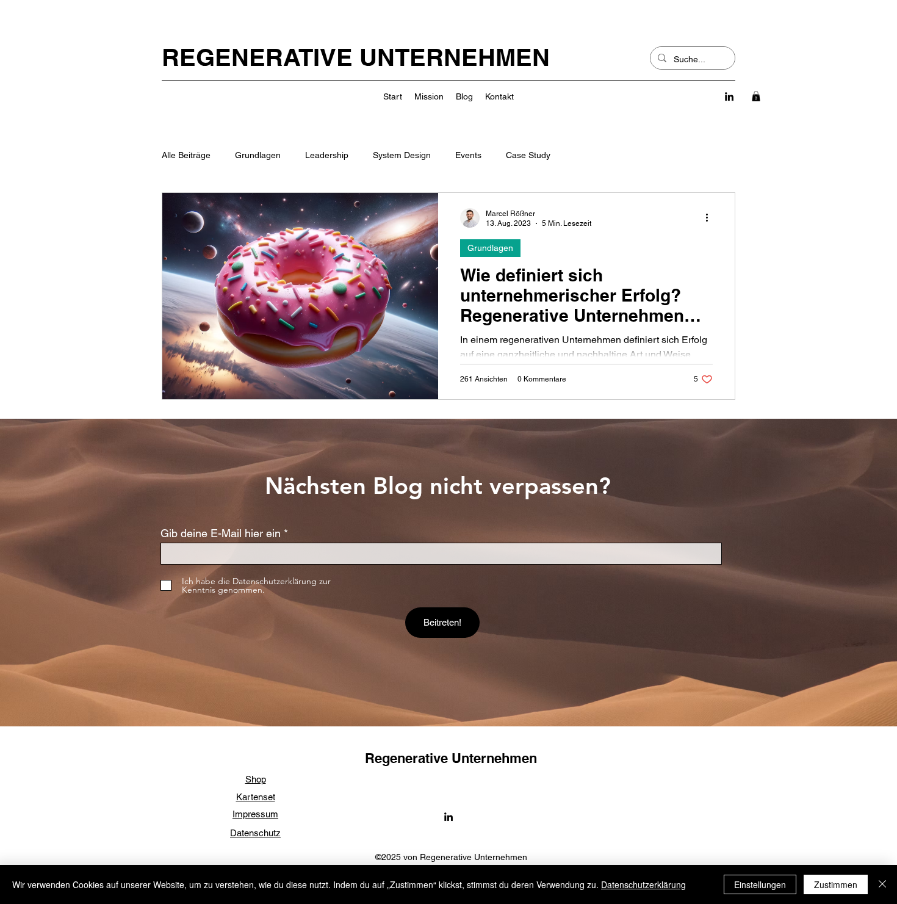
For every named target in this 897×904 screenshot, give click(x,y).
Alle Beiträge (186, 155)
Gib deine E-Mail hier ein (220, 533)
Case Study (528, 155)
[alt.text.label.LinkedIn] (729, 96)
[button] (756, 96)
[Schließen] (882, 884)
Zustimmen (835, 884)
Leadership (326, 155)
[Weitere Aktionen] (711, 218)
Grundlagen (258, 155)
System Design (402, 155)
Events (468, 155)
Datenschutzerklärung (643, 884)
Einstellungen (760, 884)
